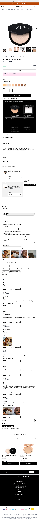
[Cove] (10, 85)
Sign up (31, 472)
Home (3, 9)
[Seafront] (22, 85)
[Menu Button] (1, 6)
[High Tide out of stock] (16, 85)
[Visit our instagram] (23, 477)
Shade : (4, 79)
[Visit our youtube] (26, 477)
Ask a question (19, 59)
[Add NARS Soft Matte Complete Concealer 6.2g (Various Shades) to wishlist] (17, 439)
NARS (6, 9)
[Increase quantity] (11, 90)
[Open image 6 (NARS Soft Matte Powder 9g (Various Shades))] (34, 49)
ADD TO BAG (10, 463)
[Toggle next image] (36, 28)
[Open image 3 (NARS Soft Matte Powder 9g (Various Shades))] (16, 49)
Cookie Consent (19, 489)
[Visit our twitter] (21, 477)
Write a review (13, 59)
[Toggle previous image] (2, 28)
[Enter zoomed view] (35, 44)
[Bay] (4, 85)
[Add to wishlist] (34, 95)
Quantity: (5, 88)
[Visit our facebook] (19, 477)
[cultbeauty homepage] (19, 6)
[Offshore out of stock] (19, 85)
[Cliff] (7, 85)
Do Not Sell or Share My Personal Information (19, 491)
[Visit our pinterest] (28, 477)
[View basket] (37, 6)
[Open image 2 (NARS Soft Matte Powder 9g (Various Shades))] (10, 49)
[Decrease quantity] (4, 90)
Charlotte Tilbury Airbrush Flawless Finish (27, 455)
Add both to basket (30, 184)
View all (35, 65)
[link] (35, 6)
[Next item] (36, 451)
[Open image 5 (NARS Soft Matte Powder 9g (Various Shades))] (28, 49)
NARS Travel (10, 9)
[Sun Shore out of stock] (25, 85)
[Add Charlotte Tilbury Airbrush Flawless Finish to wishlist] (35, 439)
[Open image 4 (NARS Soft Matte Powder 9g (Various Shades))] (22, 49)
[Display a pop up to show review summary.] (9, 460)
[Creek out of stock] (13, 85)
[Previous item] (2, 451)
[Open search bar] (4, 6)
